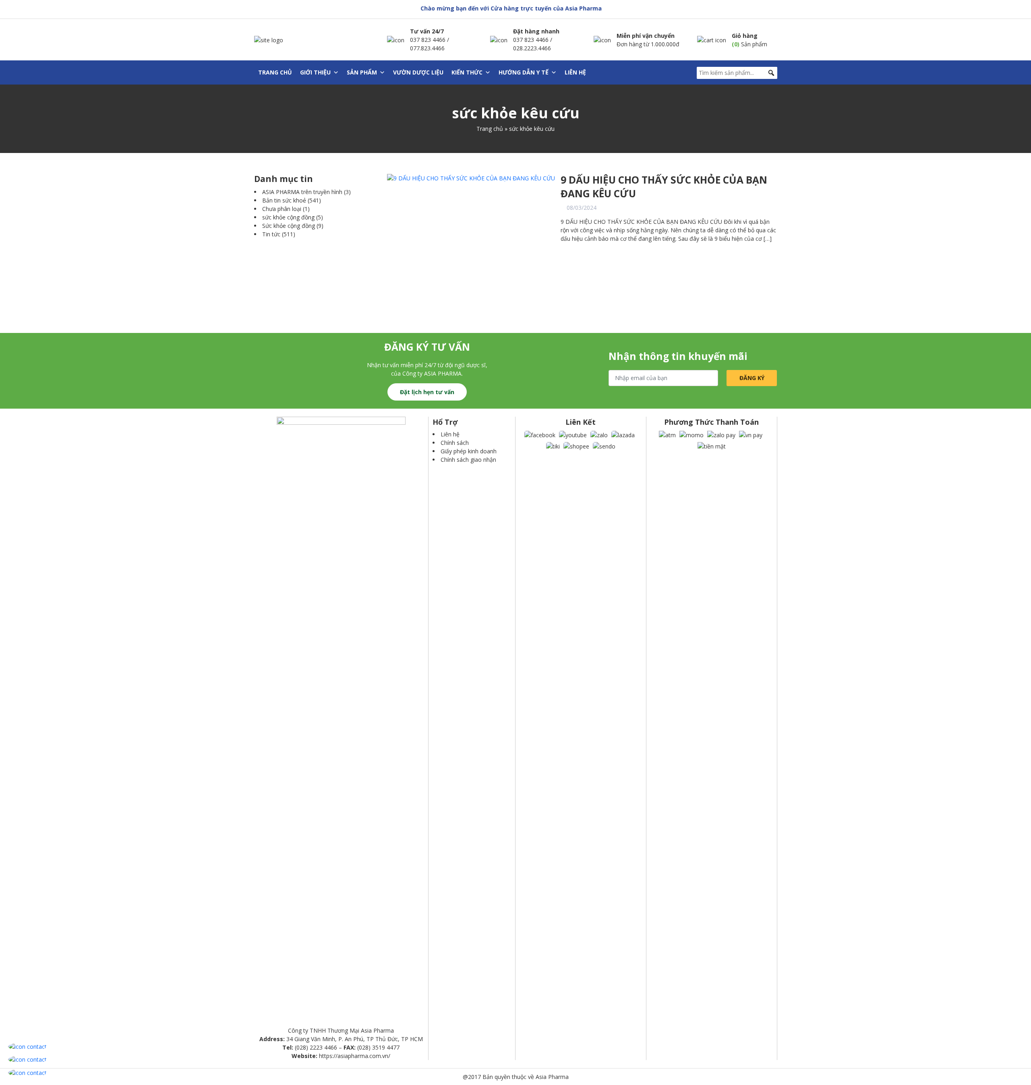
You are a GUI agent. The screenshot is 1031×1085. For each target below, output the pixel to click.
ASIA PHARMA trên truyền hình (302, 192)
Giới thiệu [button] (315, 72)
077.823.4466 (427, 48)
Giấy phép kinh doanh (469, 451)
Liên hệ (575, 72)
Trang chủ (275, 72)
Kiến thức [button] (466, 72)
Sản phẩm (362, 72)
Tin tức (271, 234)
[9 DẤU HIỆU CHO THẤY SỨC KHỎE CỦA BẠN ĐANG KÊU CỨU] (471, 177)
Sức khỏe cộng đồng (288, 225)
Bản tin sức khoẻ (284, 200)
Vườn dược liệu (418, 72)
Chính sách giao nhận (468, 459)
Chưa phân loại (281, 209)
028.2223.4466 (532, 48)
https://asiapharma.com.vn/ (354, 1056)
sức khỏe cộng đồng (288, 217)
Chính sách (455, 442)
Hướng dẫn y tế (524, 72)
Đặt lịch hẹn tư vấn (427, 392)
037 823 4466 (427, 39)
